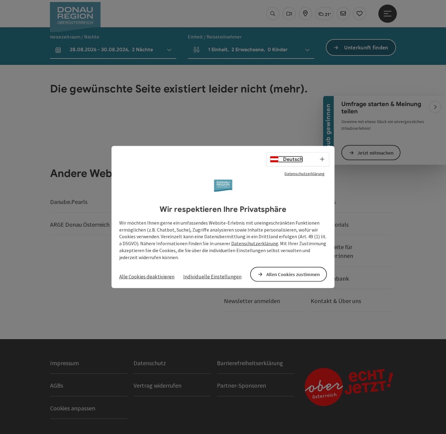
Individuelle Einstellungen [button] (212, 276)
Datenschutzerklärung (305, 173)
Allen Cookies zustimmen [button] (293, 274)
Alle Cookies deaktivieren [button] (146, 276)
